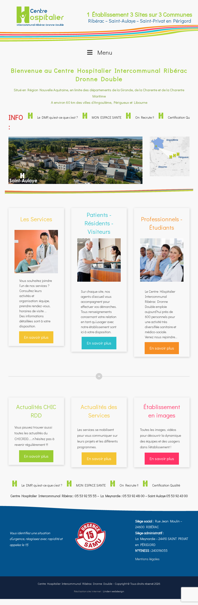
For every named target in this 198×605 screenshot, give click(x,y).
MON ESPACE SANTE (100, 117)
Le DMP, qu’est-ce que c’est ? (50, 117)
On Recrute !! (137, 117)
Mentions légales (147, 559)
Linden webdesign (113, 591)
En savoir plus (36, 337)
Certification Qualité (175, 117)
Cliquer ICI (169, 168)
